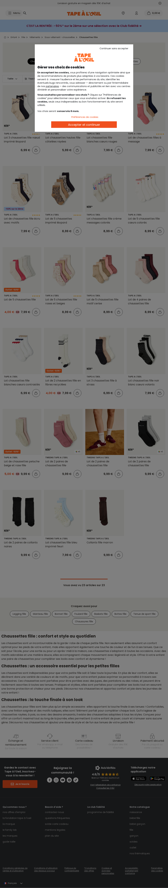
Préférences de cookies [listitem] (84, 117)
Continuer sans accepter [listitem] (114, 48)
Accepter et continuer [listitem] (84, 125)
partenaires (52, 86)
